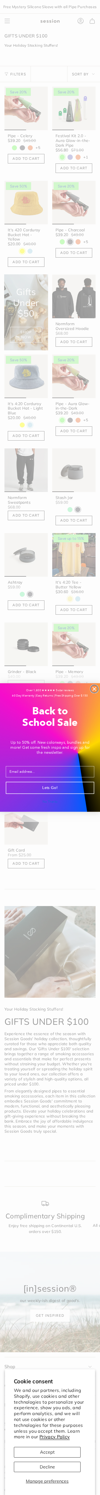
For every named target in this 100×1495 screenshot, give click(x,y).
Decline (47, 1467)
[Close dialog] (94, 689)
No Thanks (50, 801)
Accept (47, 1452)
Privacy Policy (54, 1436)
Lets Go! (50, 788)
